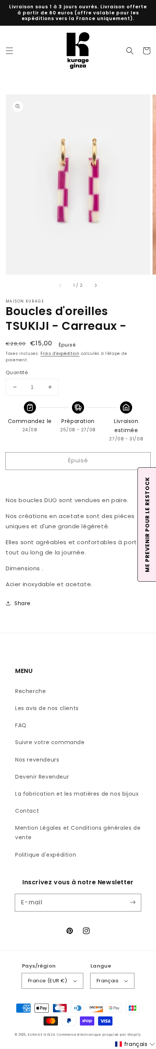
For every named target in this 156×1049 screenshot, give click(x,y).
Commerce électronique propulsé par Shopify (99, 1034)
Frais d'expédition (60, 353)
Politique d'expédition (45, 855)
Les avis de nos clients (47, 708)
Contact (27, 811)
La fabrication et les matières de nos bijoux (77, 794)
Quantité (17, 372)
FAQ (21, 725)
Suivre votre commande (50, 742)
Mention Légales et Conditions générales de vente (77, 832)
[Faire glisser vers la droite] (95, 285)
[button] (9, 50)
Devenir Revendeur (42, 777)
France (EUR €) (47, 980)
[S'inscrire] (132, 902)
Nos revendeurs (37, 759)
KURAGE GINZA (41, 1034)
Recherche (30, 691)
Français (108, 980)
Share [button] (22, 603)
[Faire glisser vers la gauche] (60, 285)
